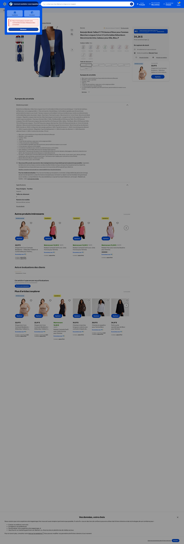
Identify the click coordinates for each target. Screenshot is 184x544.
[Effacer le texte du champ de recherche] (127, 4)
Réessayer (23, 29)
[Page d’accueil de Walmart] (4, 4)
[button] (154, 4)
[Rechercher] (131, 4)
